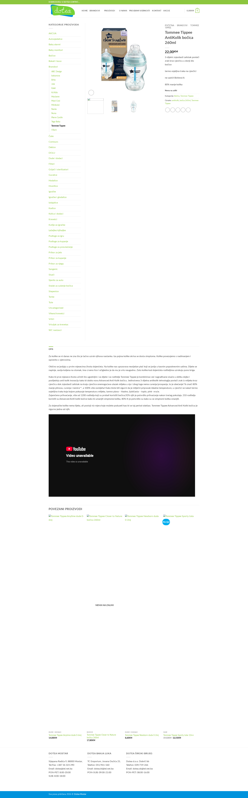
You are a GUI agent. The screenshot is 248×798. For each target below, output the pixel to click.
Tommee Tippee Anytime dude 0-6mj (65, 735)
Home (85, 11)
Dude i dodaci (56, 158)
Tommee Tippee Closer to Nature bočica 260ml (101, 736)
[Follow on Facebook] (195, 2)
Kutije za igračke (57, 225)
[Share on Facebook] (167, 110)
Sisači (51, 275)
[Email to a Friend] (178, 110)
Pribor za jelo (55, 252)
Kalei (53, 88)
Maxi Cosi (55, 101)
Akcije (166, 11)
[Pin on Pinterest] (183, 110)
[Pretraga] (181, 10)
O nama (123, 11)
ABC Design (56, 71)
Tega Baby (55, 122)
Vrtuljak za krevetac (58, 324)
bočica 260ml (185, 100)
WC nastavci (55, 330)
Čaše (51, 136)
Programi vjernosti (139, 11)
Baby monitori (56, 50)
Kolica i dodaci (56, 214)
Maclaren (55, 97)
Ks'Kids (54, 92)
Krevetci (53, 219)
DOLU (52, 153)
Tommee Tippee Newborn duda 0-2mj (142, 735)
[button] (193, 11)
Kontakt (156, 11)
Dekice (52, 147)
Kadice (52, 208)
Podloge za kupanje (58, 241)
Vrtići (51, 319)
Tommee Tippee (186, 96)
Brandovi (95, 11)
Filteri (52, 164)
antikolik (175, 100)
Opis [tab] (51, 349)
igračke (52, 191)
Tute (51, 302)
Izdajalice (53, 203)
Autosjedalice (55, 39)
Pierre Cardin (57, 117)
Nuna (53, 113)
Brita (53, 80)
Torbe (51, 297)
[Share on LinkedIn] (188, 110)
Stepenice (54, 291)
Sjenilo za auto (56, 280)
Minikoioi (55, 105)
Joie (53, 84)
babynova (55, 76)
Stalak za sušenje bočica (61, 286)
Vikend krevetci (56, 313)
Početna (169, 26)
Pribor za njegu (56, 264)
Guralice (53, 175)
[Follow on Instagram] (198, 2)
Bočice (177, 96)
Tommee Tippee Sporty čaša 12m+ (178, 735)
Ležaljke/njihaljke (57, 230)
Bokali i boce (55, 61)
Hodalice (53, 180)
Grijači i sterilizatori (58, 169)
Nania (54, 109)
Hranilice (53, 186)
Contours (53, 142)
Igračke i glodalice (57, 197)
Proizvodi (109, 11)
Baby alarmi (54, 44)
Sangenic (53, 269)
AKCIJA (52, 33)
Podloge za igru (56, 236)
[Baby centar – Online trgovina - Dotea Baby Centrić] (63, 10)
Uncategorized (56, 308)
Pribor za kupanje (57, 258)
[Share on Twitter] (172, 110)
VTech (54, 130)
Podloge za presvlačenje (61, 247)
